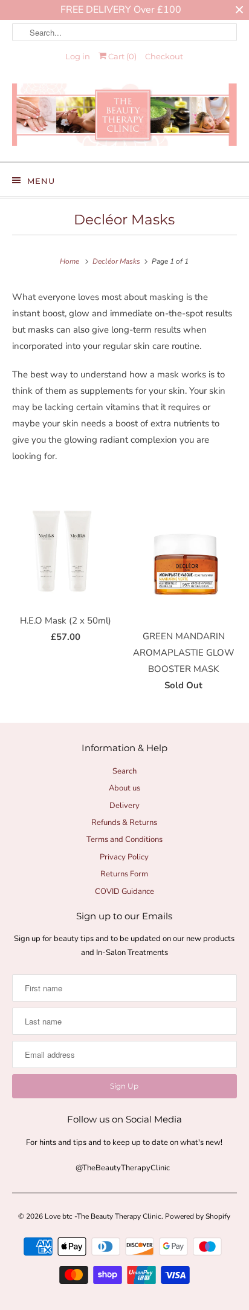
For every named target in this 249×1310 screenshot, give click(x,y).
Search (124, 771)
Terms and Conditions (124, 839)
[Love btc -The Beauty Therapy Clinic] (124, 117)
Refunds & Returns (124, 822)
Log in (77, 56)
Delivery (124, 805)
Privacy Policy (124, 857)
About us (124, 788)
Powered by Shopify (197, 1216)
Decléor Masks (124, 219)
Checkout (164, 56)
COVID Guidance (124, 891)
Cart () (121, 56)
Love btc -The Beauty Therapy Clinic (103, 1216)
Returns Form (124, 873)
